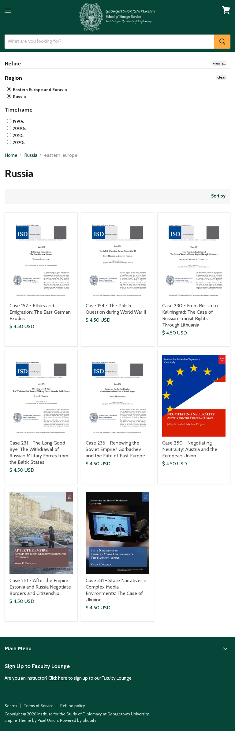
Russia (19, 96)
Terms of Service (39, 705)
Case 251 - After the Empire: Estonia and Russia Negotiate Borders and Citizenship (40, 587)
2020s (18, 142)
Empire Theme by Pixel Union (31, 720)
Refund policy (72, 705)
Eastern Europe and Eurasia (39, 89)
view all (219, 63)
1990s (18, 121)
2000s (19, 128)
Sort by (218, 196)
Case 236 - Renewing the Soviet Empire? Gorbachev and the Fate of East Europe (115, 449)
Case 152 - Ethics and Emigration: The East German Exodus (40, 312)
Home (11, 155)
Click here (57, 678)
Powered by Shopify (78, 720)
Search (11, 705)
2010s (18, 135)
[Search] (222, 42)
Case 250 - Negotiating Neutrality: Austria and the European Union (189, 449)
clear (221, 77)
